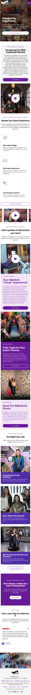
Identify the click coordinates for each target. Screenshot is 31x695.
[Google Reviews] (9, 692)
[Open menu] (29, 3)
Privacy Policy (25, 686)
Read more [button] (5, 638)
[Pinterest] (22, 692)
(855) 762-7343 (9, 681)
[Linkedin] (13, 692)
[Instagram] (18, 692)
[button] (15, 98)
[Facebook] (15, 692)
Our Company (12, 686)
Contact (5, 686)
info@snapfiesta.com (24, 681)
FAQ (18, 686)
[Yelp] (11, 692)
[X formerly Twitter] (20, 692)
